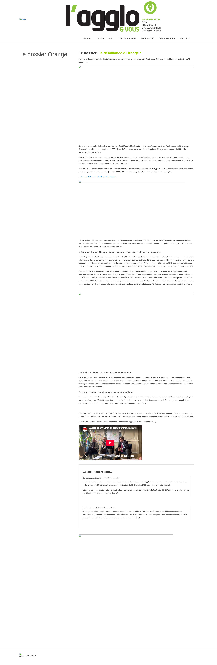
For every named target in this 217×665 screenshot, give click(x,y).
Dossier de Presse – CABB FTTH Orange (98, 177)
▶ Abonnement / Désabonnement (48, 76)
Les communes (167, 38)
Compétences (105, 38)
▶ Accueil (39, 70)
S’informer (147, 38)
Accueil (88, 38)
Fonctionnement (127, 38)
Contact (184, 38)
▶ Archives (40, 73)
